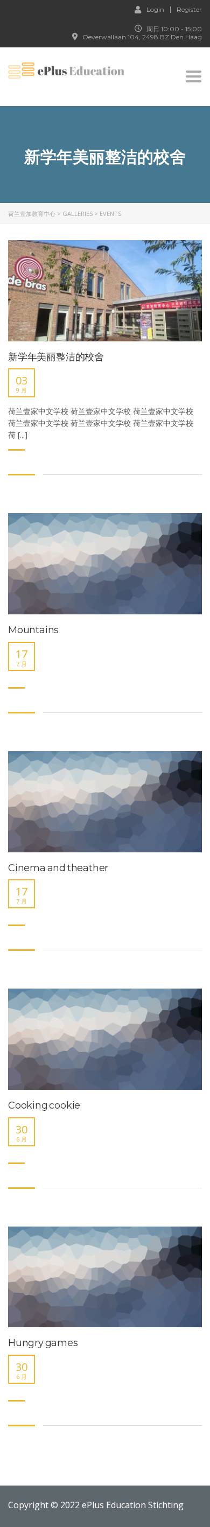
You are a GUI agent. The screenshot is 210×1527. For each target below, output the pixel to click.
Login (155, 9)
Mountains (33, 630)
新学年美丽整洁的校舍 (56, 357)
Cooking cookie (44, 1105)
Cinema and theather (58, 868)
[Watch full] (105, 290)
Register (189, 9)
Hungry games (43, 1343)
